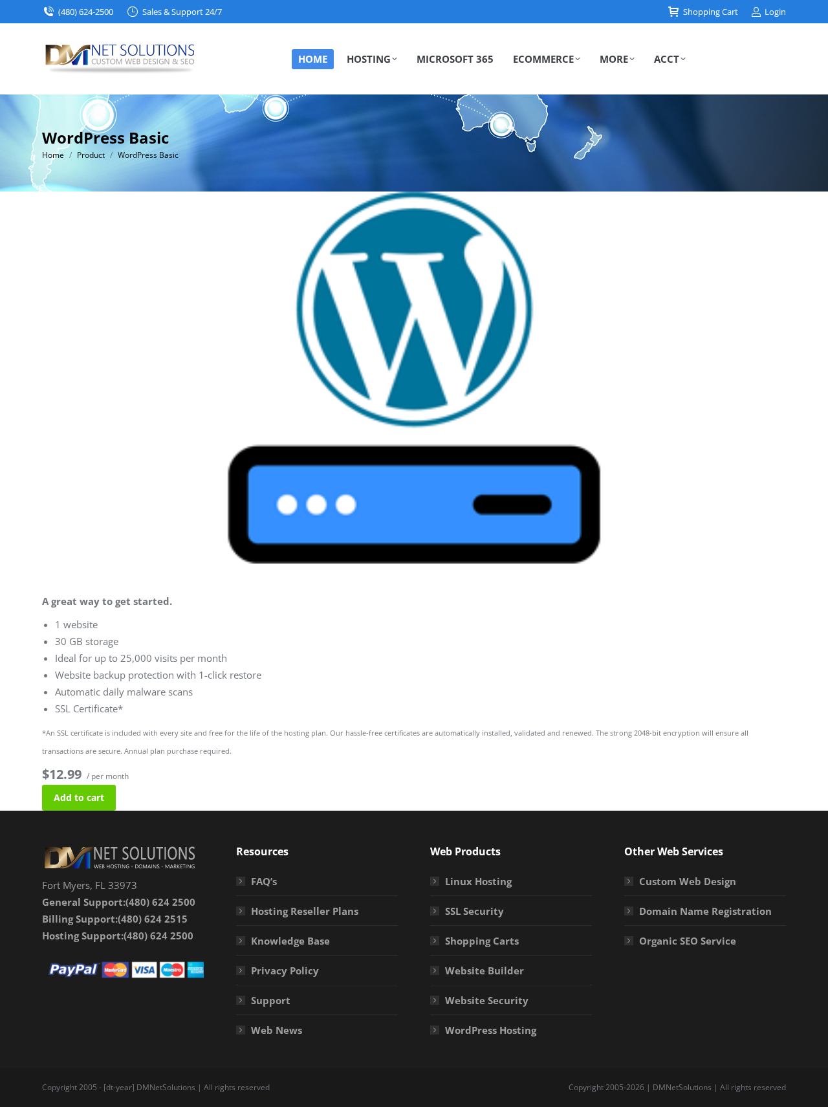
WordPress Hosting (490, 1030)
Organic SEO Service (687, 940)
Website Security (486, 1000)
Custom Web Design (687, 881)
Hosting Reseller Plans (304, 910)
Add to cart (79, 797)
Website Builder (484, 970)
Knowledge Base (290, 940)
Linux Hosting (478, 881)
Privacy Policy (285, 970)
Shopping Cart (710, 11)
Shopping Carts (482, 940)
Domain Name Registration (705, 910)
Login (775, 11)
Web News (276, 1030)
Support (270, 1000)
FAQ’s (264, 881)
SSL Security (474, 910)
